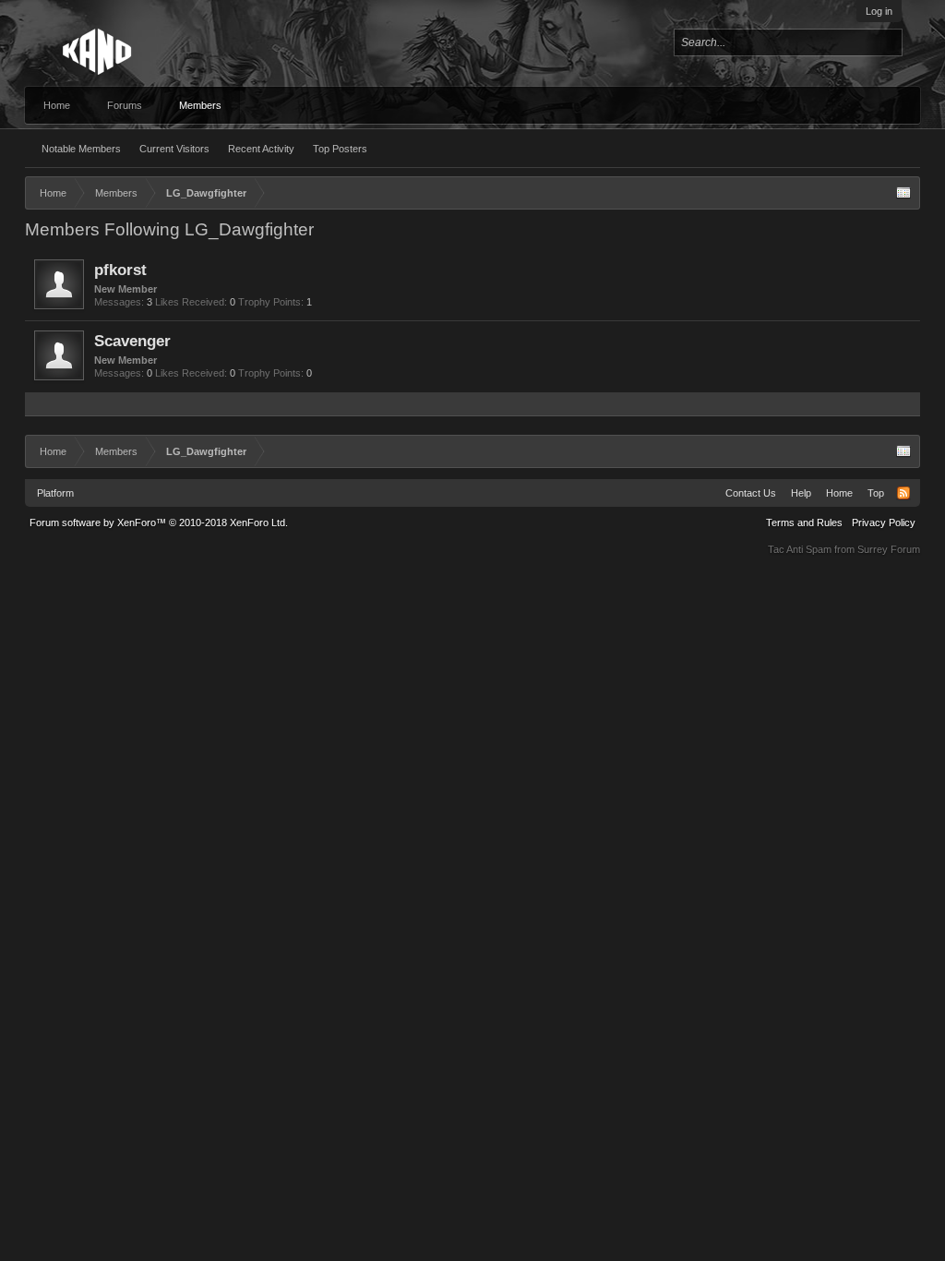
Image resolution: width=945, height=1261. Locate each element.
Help (801, 492)
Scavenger (132, 340)
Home (56, 105)
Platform (55, 492)
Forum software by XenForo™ (159, 522)
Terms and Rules (804, 522)
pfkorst (120, 269)
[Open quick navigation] (903, 193)
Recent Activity (261, 148)
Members (200, 105)
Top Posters (340, 148)
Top (875, 492)
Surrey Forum (888, 549)
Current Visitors (174, 148)
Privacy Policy (883, 522)
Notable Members (81, 148)
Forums (124, 105)
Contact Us (750, 492)
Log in (879, 11)
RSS (903, 493)
